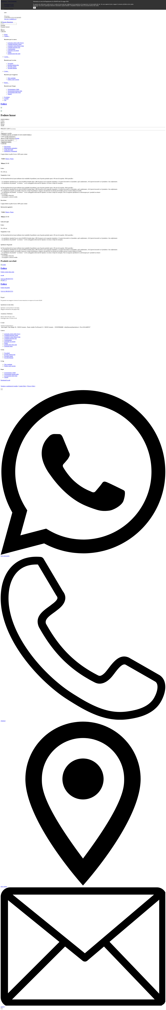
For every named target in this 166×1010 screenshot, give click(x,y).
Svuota (17, 138)
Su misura (7, 97)
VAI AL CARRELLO (10, 19)
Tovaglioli (10, 63)
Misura (3, 138)
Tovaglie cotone (12, 66)
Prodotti (3, 27)
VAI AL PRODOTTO (7, 279)
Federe (9, 52)
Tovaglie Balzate (12, 68)
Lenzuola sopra (8, 346)
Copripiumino (11, 49)
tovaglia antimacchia (13, 65)
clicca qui (35, 5)
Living (6, 71)
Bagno (6, 82)
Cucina (6, 56)
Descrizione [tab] (7, 146)
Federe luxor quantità (6, 140)
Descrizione (3, 200)
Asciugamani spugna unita (15, 91)
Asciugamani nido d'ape (14, 92)
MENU (3, 30)
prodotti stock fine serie (14, 53)
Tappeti (10, 94)
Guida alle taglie (5, 221)
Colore (2, 136)
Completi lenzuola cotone (15, 44)
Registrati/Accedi (5, 380)
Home (6, 34)
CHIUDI (3, 31)
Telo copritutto (12, 78)
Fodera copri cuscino (13, 79)
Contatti (6, 98)
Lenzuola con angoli (13, 50)
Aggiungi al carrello (6, 133)
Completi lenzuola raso (14, 47)
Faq (5, 100)
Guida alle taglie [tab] (8, 149)
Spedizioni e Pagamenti (6, 244)
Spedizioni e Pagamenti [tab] (10, 151)
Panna (11, 158)
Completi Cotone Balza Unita (16, 46)
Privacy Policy (31, 386)
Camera (7, 36)
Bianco (7, 158)
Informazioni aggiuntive (7, 207)
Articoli (7, 27)
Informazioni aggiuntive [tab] (10, 148)
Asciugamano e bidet (13, 89)
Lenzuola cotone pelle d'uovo (16, 43)
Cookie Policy (22, 386)
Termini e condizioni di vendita (9, 386)
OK (34, 7)
